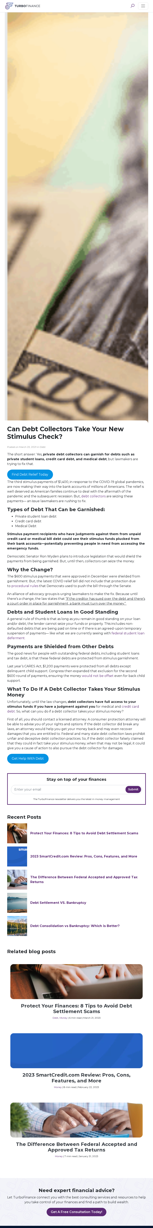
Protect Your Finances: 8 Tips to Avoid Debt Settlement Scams (84, 833)
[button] (132, 6)
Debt (55, 1017)
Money (63, 1017)
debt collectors (93, 496)
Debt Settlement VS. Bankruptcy (58, 903)
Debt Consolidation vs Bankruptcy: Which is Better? (75, 926)
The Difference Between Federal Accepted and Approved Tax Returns (76, 1147)
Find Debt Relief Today (30, 474)
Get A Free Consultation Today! (76, 1212)
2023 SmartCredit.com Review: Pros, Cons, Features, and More (83, 856)
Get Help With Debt (28, 758)
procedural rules (24, 586)
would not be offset (98, 676)
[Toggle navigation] (143, 6)
